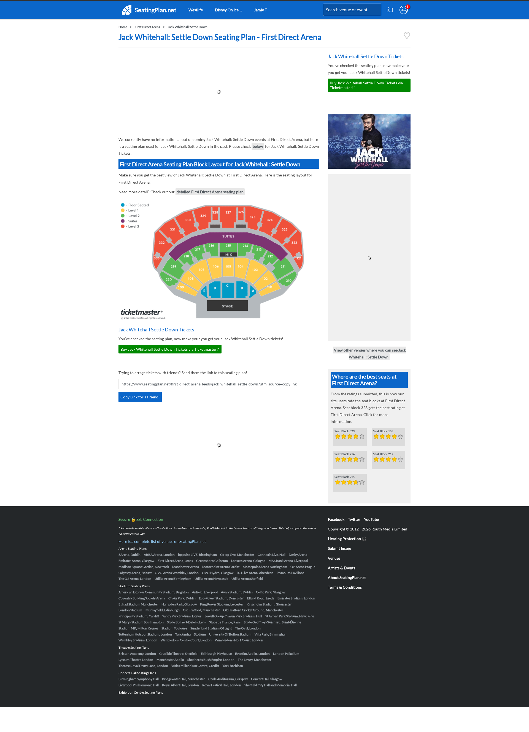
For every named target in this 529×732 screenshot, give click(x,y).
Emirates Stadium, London (296, 598)
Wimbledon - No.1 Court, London (239, 640)
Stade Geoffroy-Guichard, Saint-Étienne (272, 622)
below (258, 146)
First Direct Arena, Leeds (175, 561)
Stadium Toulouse (174, 628)
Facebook (336, 519)
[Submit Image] (390, 10)
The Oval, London (248, 628)
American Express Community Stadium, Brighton (153, 592)
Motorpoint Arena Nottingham (265, 567)
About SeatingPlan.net (347, 577)
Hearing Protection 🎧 (347, 538)
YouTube (371, 519)
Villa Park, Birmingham (271, 634)
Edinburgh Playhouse (216, 653)
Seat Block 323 (344, 431)
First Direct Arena (147, 27)
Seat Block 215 (344, 477)
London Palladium (286, 653)
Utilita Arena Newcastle (211, 579)
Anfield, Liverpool (205, 592)
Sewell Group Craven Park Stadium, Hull (233, 616)
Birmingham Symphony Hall (138, 679)
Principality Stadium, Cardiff (138, 616)
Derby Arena (298, 555)
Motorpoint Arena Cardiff (220, 567)
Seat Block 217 (383, 454)
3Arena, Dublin (129, 555)
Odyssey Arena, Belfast (135, 573)
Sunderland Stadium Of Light (211, 628)
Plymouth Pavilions (290, 573)
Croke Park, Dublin (182, 598)
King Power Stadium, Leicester (221, 604)
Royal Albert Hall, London (180, 685)
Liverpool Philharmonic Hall (138, 685)
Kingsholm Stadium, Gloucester (269, 604)
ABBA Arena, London (159, 555)
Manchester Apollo (170, 660)
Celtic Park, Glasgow (270, 592)
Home (122, 27)
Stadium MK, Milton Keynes (138, 628)
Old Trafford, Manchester (201, 610)
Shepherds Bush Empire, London (210, 660)
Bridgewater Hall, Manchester (183, 679)
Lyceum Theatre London (135, 660)
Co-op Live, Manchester (237, 555)
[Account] (404, 10)
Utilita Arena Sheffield (247, 579)
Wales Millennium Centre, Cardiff (195, 666)
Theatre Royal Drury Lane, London (143, 666)
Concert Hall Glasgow (266, 679)
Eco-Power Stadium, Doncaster (221, 598)
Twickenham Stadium (190, 634)
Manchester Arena (185, 567)
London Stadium (130, 610)
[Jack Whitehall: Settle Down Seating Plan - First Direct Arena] (407, 38)
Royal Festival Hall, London (221, 685)
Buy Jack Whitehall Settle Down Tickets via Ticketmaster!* (170, 349)
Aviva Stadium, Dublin (237, 592)
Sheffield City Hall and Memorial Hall (270, 685)
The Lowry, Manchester (254, 660)
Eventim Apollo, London (252, 653)
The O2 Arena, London (134, 579)
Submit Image (339, 548)
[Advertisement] (218, 91)
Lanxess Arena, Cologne (248, 561)
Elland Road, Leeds (260, 598)
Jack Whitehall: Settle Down (187, 27)
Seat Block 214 (344, 454)
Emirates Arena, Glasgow (136, 561)
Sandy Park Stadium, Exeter (181, 616)
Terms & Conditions (345, 587)
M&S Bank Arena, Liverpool (288, 561)
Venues (334, 558)
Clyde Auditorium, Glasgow (228, 679)
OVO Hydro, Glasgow (217, 573)
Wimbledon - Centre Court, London (186, 640)
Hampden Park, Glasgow (179, 604)
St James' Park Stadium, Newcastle (289, 616)
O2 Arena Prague (302, 567)
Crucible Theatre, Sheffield (178, 653)
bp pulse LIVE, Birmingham (197, 555)
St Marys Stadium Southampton (141, 622)
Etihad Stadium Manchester (138, 604)
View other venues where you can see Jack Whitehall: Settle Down (370, 353)
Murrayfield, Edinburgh (162, 610)
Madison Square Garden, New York (143, 567)
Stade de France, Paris (225, 622)
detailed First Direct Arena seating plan (210, 191)
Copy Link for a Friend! (140, 397)
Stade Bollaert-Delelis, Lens (186, 622)
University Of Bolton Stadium (230, 634)
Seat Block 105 (383, 431)
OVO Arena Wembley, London (177, 573)
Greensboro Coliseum (212, 561)
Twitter (354, 519)
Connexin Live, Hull (271, 555)
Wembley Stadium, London (137, 640)
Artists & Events (341, 567)
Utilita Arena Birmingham (173, 579)
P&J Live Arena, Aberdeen (255, 573)
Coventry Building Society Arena (141, 598)
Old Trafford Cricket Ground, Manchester (253, 610)
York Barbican (232, 666)
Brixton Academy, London (137, 653)
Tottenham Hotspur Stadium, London (145, 634)
